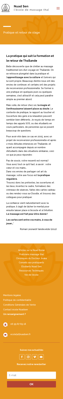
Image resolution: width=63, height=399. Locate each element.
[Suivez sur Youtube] (41, 356)
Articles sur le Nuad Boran (31, 250)
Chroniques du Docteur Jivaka (31, 258)
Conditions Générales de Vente (19, 305)
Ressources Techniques (31, 270)
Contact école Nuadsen (15, 309)
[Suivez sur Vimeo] (34, 356)
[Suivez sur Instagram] (28, 356)
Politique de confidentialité (17, 300)
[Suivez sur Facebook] (21, 356)
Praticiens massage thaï (31, 254)
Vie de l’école (31, 275)
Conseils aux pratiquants (31, 262)
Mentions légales (12, 295)
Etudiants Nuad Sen (31, 266)
